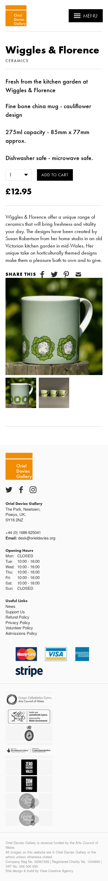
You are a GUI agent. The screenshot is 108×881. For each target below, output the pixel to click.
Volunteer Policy (19, 627)
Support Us (15, 611)
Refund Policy (17, 617)
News (10, 606)
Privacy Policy (18, 622)
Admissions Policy (21, 633)
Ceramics (17, 60)
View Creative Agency (56, 870)
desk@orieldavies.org (36, 538)
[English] (16, 15)
